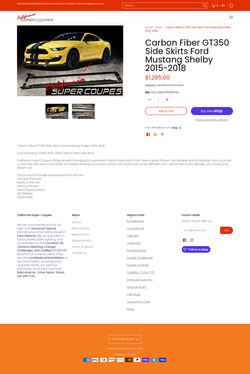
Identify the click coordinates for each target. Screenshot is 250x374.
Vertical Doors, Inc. (140, 280)
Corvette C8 (135, 228)
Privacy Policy (80, 228)
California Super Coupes (120, 348)
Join (226, 230)
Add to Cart (166, 111)
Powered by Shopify (125, 354)
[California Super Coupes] (35, 17)
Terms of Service (82, 247)
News (130, 309)
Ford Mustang (136, 250)
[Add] (167, 100)
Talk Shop (134, 294)
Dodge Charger (138, 265)
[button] (148, 134)
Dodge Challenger (140, 258)
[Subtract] (149, 100)
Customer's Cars (138, 302)
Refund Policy (80, 234)
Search (76, 222)
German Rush (136, 287)
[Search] (205, 5)
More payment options (212, 120)
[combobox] (162, 5)
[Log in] (231, 5)
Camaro (133, 236)
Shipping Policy (82, 240)
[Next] (121, 61)
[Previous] (20, 61)
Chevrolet (134, 243)
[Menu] (231, 17)
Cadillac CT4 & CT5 (140, 272)
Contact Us (79, 253)
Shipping (150, 85)
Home (149, 27)
